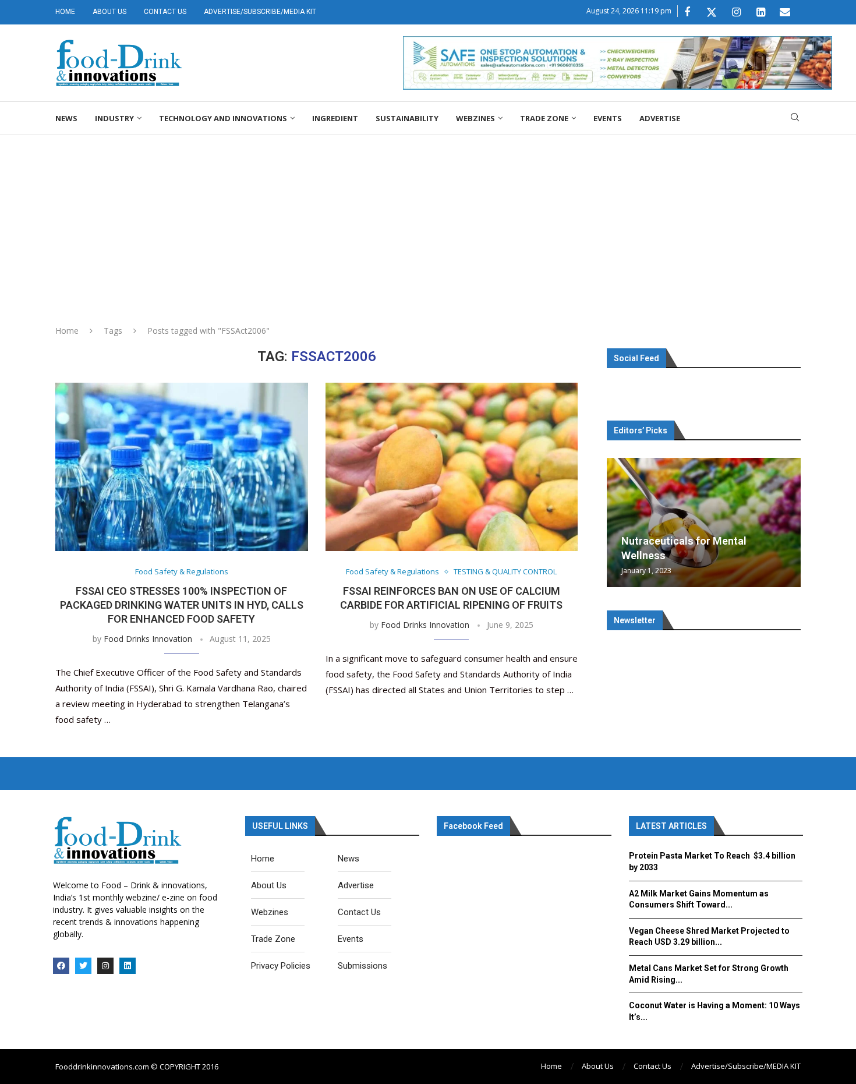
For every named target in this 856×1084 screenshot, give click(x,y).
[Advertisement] (428, 222)
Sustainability (407, 118)
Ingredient (335, 118)
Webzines (475, 118)
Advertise (659, 118)
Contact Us (165, 12)
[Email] (785, 12)
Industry (114, 118)
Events (607, 118)
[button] (617, 522)
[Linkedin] (760, 12)
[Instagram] (736, 12)
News (66, 118)
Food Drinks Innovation (148, 638)
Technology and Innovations (223, 118)
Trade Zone (544, 118)
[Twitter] (711, 12)
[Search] (795, 118)
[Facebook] (687, 12)
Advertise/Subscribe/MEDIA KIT (260, 12)
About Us (109, 12)
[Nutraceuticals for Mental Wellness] (704, 522)
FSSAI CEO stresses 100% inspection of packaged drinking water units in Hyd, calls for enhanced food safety (181, 605)
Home (65, 12)
